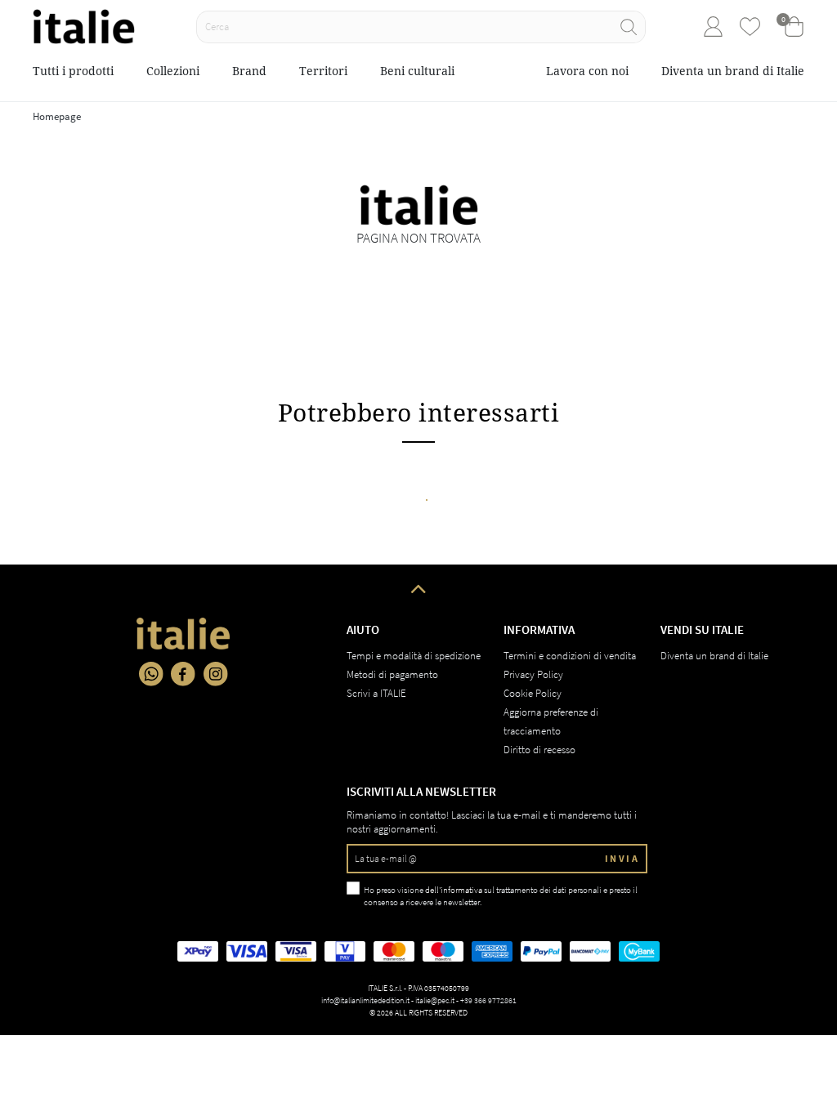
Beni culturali (417, 70)
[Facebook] (183, 674)
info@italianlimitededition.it (365, 1000)
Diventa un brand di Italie (732, 70)
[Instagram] (216, 674)
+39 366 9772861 (488, 1000)
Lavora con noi (587, 70)
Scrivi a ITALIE (376, 693)
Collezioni (172, 70)
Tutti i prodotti (73, 70)
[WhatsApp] (151, 674)
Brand (249, 70)
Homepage (57, 116)
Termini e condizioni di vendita (570, 656)
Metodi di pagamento (392, 674)
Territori (323, 70)
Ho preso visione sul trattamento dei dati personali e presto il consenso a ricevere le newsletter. (501, 896)
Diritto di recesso (539, 750)
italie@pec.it (434, 1000)
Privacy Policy (533, 674)
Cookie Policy (533, 693)
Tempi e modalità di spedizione (414, 656)
